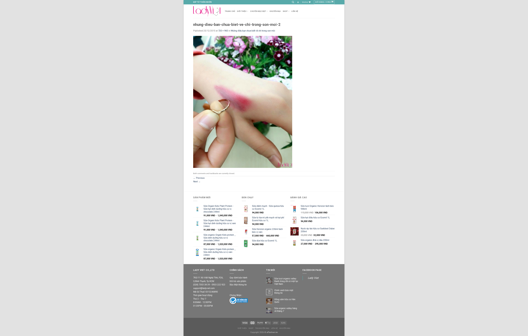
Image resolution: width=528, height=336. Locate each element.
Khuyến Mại (275, 11)
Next (196, 181)
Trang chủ (230, 11)
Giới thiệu (242, 328)
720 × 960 (223, 30)
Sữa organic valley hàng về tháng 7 (285, 309)
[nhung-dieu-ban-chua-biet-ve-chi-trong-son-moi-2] (242, 101)
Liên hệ (294, 11)
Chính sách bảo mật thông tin (283, 291)
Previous (199, 178)
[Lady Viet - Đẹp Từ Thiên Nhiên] (207, 11)
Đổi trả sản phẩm (238, 281)
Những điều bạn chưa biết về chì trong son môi (253, 30)
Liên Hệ (274, 328)
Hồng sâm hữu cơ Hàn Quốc (284, 300)
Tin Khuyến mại (262, 328)
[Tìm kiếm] (293, 2)
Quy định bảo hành (238, 277)
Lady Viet (313, 277)
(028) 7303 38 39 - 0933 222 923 (209, 284)
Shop (285, 11)
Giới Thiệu (241, 11)
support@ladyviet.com (204, 288)
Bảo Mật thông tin (238, 284)
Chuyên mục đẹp (258, 11)
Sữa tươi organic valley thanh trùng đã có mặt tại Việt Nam (286, 281)
